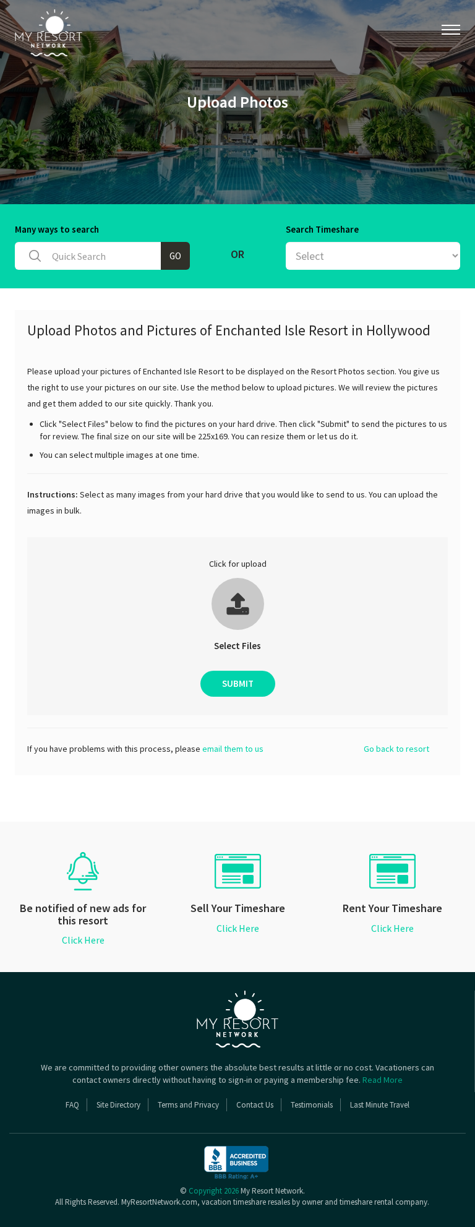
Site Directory (118, 1105)
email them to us (232, 748)
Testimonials (312, 1105)
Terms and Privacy (188, 1105)
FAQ (72, 1105)
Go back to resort (396, 748)
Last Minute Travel (379, 1105)
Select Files (237, 646)
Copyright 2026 (214, 1191)
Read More (382, 1079)
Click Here (83, 940)
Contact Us (254, 1105)
